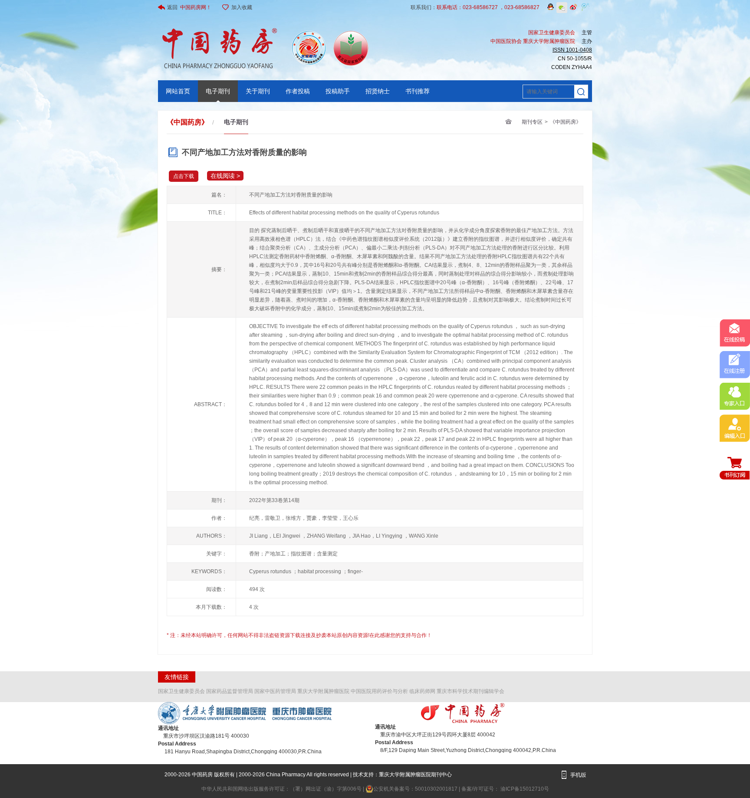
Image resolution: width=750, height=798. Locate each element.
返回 (189, 7)
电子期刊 (218, 91)
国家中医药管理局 (275, 691)
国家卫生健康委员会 (181, 691)
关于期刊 (258, 91)
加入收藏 (241, 7)
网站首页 (178, 91)
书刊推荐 (417, 91)
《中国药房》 (565, 122)
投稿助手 (338, 91)
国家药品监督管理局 (229, 691)
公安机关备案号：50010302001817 (416, 789)
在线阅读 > (225, 175)
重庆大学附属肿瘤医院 (323, 691)
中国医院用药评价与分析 (379, 691)
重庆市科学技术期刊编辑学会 (470, 691)
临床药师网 (422, 691)
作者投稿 (298, 91)
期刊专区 (532, 122)
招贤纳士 (377, 91)
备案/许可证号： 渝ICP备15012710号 (505, 789)
